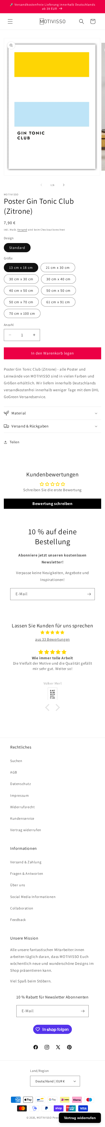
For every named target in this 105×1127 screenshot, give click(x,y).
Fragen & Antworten (26, 873)
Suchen (16, 760)
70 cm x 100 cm (22, 313)
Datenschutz (20, 783)
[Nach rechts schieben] (63, 185)
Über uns (17, 885)
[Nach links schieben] (41, 185)
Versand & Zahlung (25, 862)
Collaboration (21, 908)
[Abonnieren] (89, 594)
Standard (17, 247)
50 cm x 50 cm (58, 290)
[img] (52, 632)
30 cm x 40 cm (58, 279)
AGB (13, 772)
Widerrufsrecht (22, 807)
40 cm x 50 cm (21, 290)
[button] (10, 21)
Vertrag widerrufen (25, 830)
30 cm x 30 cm (21, 279)
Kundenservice (22, 818)
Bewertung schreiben (52, 503)
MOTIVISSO (44, 1117)
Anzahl (9, 325)
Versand (22, 229)
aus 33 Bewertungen (52, 639)
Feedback (18, 919)
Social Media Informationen (33, 896)
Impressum (19, 795)
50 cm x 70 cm (21, 302)
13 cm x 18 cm (21, 267)
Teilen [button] (15, 442)
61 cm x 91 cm (58, 302)
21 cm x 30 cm (58, 267)
